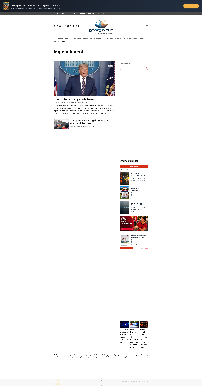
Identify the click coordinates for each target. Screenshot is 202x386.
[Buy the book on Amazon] (6, 6)
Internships (72, 13)
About (56, 13)
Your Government (96, 38)
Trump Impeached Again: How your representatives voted (89, 121)
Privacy (63, 13)
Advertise (90, 13)
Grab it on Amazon (191, 5)
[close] (101, 380)
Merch (141, 38)
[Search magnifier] (146, 68)
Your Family (77, 38)
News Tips (100, 13)
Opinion (118, 38)
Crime (85, 38)
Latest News (56, 41)
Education (109, 38)
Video (135, 38)
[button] (101, 6)
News (60, 38)
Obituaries (81, 13)
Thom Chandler (77, 126)
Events (67, 38)
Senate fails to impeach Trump (74, 99)
